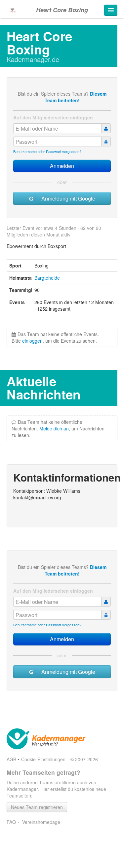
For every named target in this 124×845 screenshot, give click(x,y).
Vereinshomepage (40, 822)
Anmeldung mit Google (66, 198)
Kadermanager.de (33, 59)
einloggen (32, 340)
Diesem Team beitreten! (75, 97)
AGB (11, 759)
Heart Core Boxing (62, 10)
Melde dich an (54, 428)
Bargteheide (47, 277)
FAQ (11, 822)
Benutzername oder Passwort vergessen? (47, 151)
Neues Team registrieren (37, 807)
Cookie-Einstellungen (43, 759)
